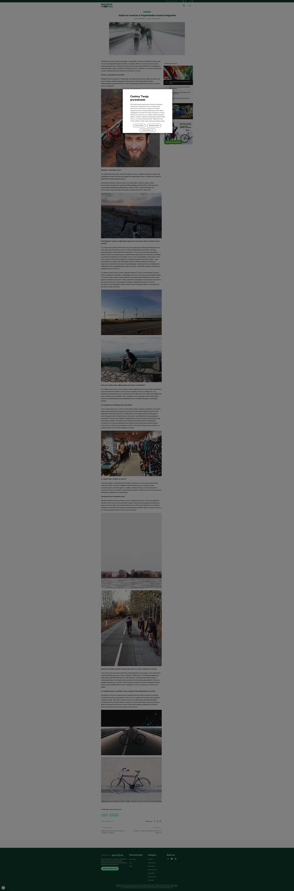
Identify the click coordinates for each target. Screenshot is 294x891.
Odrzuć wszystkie (139, 125)
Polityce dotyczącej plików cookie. (155, 121)
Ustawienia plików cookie (148, 130)
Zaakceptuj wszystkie (154, 125)
